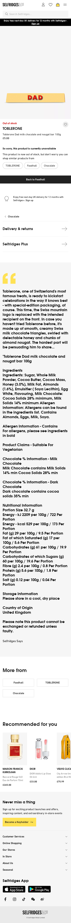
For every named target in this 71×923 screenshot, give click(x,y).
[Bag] (57, 4)
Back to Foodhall (35, 179)
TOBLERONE (12, 128)
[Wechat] (33, 901)
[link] (14, 778)
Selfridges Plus (15, 244)
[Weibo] (42, 901)
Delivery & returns (18, 228)
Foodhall (18, 682)
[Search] (6, 14)
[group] (35, 762)
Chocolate (13, 216)
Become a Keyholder (17, 822)
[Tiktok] (23, 901)
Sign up (35, 23)
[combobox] (38, 14)
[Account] (43, 4)
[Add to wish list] (65, 124)
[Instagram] (14, 901)
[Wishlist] (50, 4)
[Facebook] (5, 901)
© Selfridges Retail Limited (35, 918)
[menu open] (65, 4)
